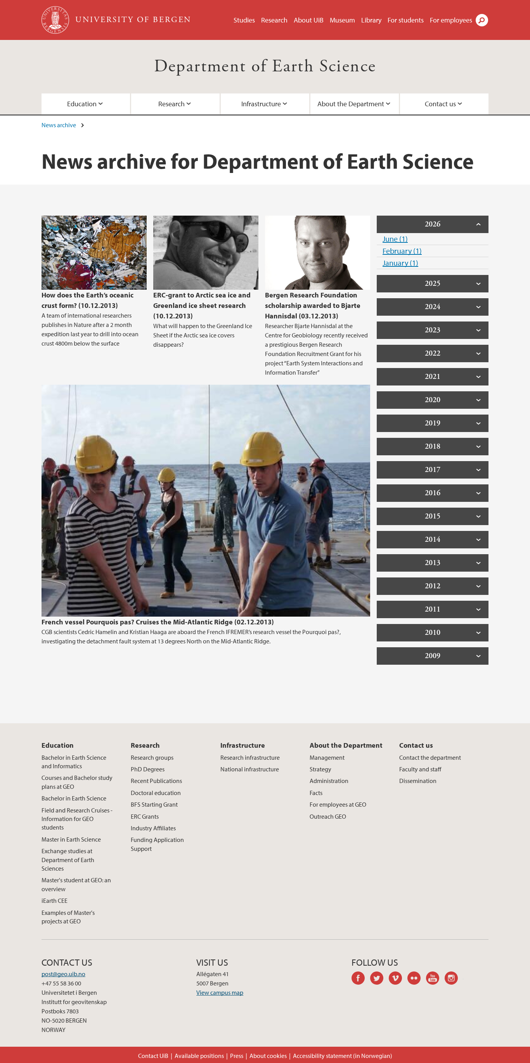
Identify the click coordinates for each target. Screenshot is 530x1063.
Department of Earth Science (265, 66)
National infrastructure (249, 769)
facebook (361, 979)
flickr (416, 979)
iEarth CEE (55, 900)
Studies (244, 20)
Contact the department (430, 757)
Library (371, 20)
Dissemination (417, 781)
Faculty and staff (420, 769)
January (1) (400, 263)
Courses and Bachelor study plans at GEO (77, 782)
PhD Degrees (148, 769)
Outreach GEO (328, 816)
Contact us (440, 103)
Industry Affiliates (153, 828)
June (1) (395, 239)
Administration (329, 781)
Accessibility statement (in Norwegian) (342, 1056)
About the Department (350, 103)
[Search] (481, 20)
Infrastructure (261, 103)
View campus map (219, 992)
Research (274, 20)
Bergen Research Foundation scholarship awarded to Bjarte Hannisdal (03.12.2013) (312, 305)
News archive (59, 125)
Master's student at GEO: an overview (76, 884)
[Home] (56, 20)
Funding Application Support (157, 844)
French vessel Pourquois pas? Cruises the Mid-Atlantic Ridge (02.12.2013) (158, 621)
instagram (454, 979)
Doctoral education (156, 793)
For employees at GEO (338, 804)
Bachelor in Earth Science (74, 798)
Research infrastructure (250, 757)
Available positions (199, 1056)
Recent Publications (156, 781)
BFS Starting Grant (154, 804)
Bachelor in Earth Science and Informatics (74, 762)
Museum (342, 20)
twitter (379, 979)
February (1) (402, 251)
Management (327, 757)
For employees (451, 20)
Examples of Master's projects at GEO (68, 917)
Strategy (320, 769)
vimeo (398, 979)
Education (82, 103)
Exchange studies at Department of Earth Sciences (68, 859)
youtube (435, 979)
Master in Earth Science (71, 839)
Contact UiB (153, 1056)
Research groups (152, 757)
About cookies (268, 1056)
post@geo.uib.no (63, 974)
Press (236, 1056)
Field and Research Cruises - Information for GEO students (77, 818)
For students (406, 20)
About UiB (309, 20)
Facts (316, 793)
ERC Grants (145, 816)
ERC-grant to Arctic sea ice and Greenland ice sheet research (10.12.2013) (202, 305)
